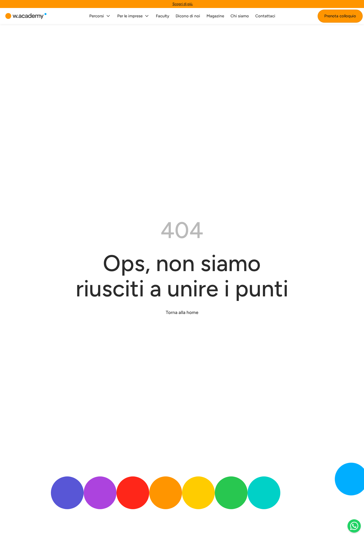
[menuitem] (100, 16)
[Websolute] (26, 16)
